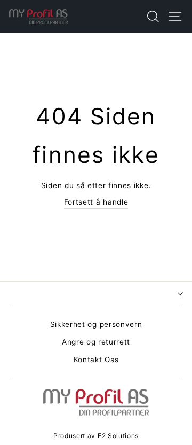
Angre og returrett (96, 342)
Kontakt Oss (96, 359)
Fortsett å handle (96, 202)
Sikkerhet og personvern (96, 324)
